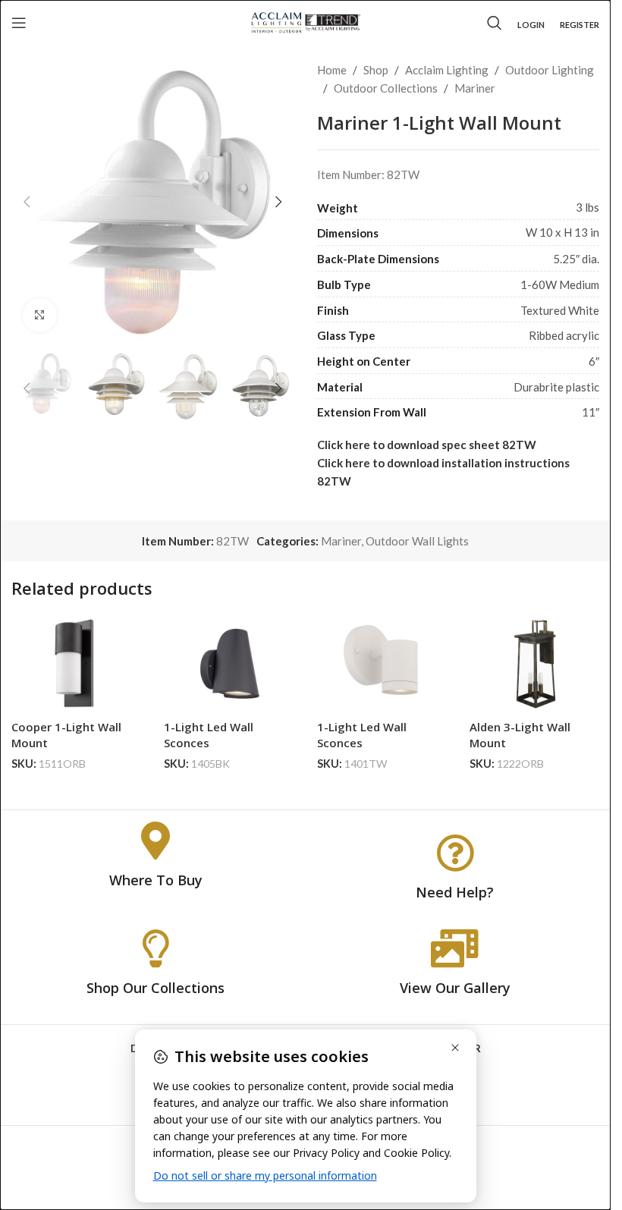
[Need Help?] (455, 853)
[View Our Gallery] (455, 948)
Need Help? (455, 892)
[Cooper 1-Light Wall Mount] (76, 663)
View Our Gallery (455, 988)
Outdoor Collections (386, 88)
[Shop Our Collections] (155, 948)
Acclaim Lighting (446, 70)
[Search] (494, 23)
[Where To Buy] (155, 841)
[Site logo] (305, 21)
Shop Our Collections (155, 988)
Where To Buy (156, 880)
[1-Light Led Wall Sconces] (229, 663)
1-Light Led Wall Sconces (208, 734)
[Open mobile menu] (19, 23)
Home (332, 70)
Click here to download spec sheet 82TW (426, 444)
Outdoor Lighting (549, 70)
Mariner (474, 88)
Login (531, 25)
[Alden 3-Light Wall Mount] (534, 663)
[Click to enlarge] (40, 315)
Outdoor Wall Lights (417, 541)
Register (579, 25)
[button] (26, 202)
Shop (375, 70)
